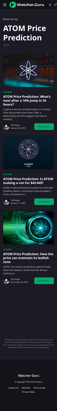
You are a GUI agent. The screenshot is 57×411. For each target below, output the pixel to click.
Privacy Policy (28, 392)
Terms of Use (39, 388)
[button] (4, 4)
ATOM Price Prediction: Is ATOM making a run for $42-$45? (28, 181)
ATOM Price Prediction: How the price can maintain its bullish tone (28, 258)
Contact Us (14, 388)
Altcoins (7, 92)
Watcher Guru (28, 376)
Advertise (26, 388)
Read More (44, 126)
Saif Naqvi (15, 125)
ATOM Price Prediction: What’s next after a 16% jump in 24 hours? (27, 100)
